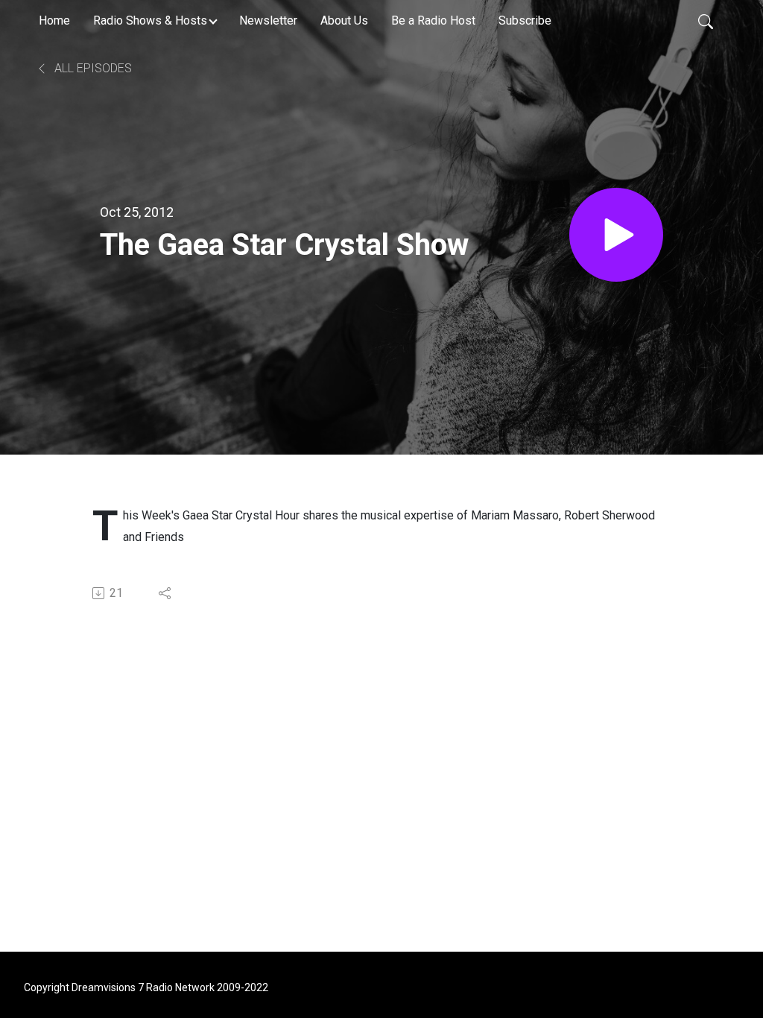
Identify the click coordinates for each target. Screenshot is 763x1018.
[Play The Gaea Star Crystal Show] (616, 235)
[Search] (705, 21)
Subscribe (524, 20)
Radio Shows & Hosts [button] (150, 20)
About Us (344, 20)
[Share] (165, 593)
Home (54, 20)
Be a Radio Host (433, 20)
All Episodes (91, 68)
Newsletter (268, 20)
